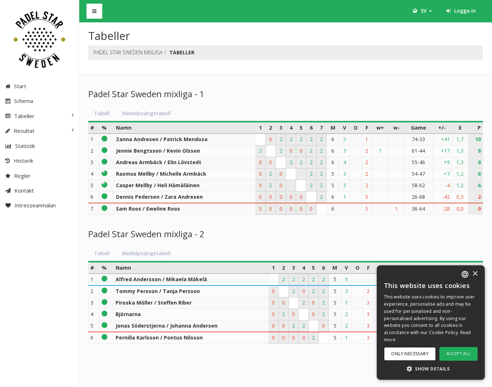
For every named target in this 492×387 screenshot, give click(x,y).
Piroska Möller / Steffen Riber (154, 302)
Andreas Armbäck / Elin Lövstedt (158, 162)
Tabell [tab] (102, 113)
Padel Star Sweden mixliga (128, 52)
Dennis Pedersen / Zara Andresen (159, 196)
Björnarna (128, 314)
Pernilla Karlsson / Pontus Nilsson (159, 337)
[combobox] (465, 274)
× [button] (475, 273)
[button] (431, 368)
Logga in (464, 10)
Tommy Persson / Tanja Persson (158, 291)
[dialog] (431, 322)
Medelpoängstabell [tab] (146, 113)
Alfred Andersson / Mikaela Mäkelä (161, 279)
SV (423, 10)
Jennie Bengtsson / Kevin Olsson (158, 150)
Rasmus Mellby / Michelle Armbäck (161, 173)
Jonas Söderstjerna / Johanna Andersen (167, 325)
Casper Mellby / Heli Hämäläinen (158, 185)
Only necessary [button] (410, 354)
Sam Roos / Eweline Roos (148, 208)
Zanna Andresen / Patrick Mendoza (161, 139)
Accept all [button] (459, 353)
